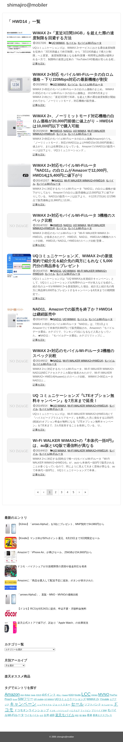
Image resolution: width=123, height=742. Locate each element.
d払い (59, 695)
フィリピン (85, 710)
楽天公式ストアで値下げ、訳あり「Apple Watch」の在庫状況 (52, 622)
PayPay (113, 695)
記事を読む (39, 63)
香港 (89, 715)
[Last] (85, 492)
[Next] (79, 492)
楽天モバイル (64, 715)
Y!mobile (104, 699)
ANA (22, 695)
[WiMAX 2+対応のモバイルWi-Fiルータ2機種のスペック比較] (19, 361)
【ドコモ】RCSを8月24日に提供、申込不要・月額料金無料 (51, 608)
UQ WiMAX (58, 43)
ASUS (38, 695)
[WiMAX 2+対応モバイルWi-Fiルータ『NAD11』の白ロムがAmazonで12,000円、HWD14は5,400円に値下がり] (19, 175)
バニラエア (74, 710)
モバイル (71, 43)
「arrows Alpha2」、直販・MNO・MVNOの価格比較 (47, 594)
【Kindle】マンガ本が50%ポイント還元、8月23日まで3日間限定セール (58, 538)
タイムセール (107, 705)
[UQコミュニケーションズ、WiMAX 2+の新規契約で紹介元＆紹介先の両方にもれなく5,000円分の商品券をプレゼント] (19, 266)
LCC (86, 694)
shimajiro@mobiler (27, 5)
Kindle (77, 695)
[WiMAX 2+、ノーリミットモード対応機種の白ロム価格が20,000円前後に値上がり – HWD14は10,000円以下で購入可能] (19, 126)
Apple (33, 695)
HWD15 (57, 131)
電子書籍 (82, 715)
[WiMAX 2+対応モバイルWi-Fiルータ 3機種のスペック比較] (19, 225)
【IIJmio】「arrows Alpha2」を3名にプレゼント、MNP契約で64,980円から (60, 524)
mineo (94, 695)
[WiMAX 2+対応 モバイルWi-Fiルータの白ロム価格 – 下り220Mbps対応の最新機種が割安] (19, 84)
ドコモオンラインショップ (31, 710)
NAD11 (67, 131)
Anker (27, 695)
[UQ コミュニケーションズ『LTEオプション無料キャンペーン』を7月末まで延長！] (19, 406)
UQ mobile (39, 699)
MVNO (103, 694)
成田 (52, 715)
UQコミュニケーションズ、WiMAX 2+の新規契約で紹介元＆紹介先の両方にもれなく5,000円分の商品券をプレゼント (73, 261)
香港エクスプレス (102, 715)
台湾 (46, 715)
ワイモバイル (32, 715)
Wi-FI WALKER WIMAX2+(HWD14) (84, 180)
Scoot (15, 699)
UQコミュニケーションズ (70, 699)
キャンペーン (23, 704)
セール (77, 704)
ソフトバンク (92, 704)
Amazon (12, 694)
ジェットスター (61, 704)
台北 (41, 715)
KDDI (71, 695)
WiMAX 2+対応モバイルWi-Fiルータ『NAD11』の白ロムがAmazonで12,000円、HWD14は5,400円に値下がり (72, 170)
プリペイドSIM (99, 710)
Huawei (65, 695)
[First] (38, 492)
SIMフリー (25, 699)
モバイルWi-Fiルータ (90, 43)
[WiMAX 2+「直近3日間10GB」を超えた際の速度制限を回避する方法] (19, 43)
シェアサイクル (44, 705)
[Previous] (44, 492)
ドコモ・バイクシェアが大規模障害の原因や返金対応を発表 (52, 566)
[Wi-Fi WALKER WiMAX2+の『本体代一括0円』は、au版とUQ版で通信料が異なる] (19, 451)
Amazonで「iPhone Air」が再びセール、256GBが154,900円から (54, 552)
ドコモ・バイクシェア (59, 710)
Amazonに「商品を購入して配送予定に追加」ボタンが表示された (55, 580)
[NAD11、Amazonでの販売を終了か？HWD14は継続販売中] (19, 319)
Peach (8, 699)
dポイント (49, 694)
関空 (77, 715)
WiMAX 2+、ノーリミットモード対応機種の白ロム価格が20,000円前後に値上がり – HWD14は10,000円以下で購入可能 (73, 121)
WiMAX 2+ (92, 699)
